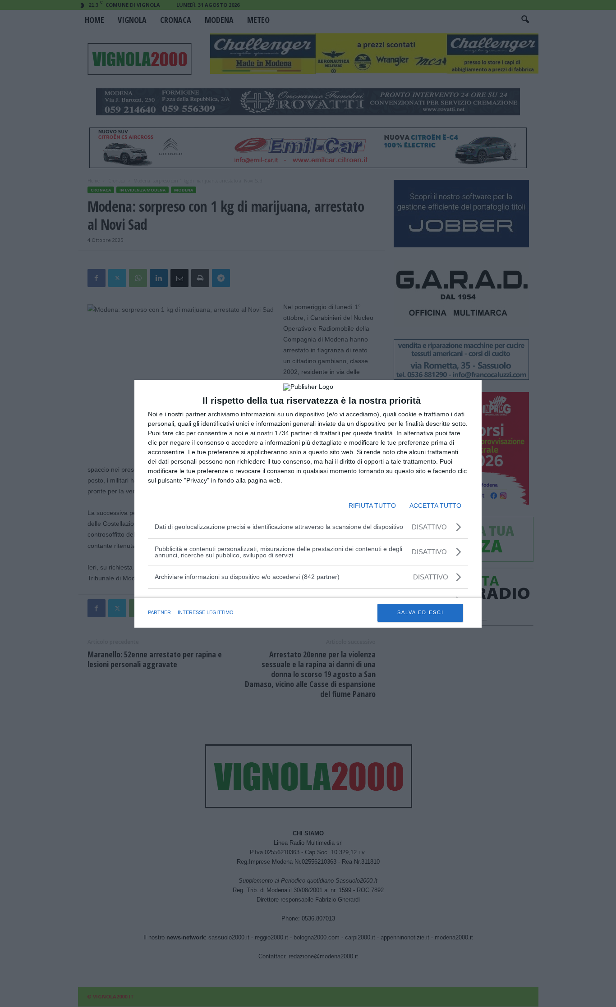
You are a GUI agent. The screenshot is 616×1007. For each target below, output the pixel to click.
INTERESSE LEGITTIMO (206, 612)
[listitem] (308, 577)
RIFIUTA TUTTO (372, 505)
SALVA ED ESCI (420, 612)
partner (159, 612)
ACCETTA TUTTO (435, 505)
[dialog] (308, 504)
